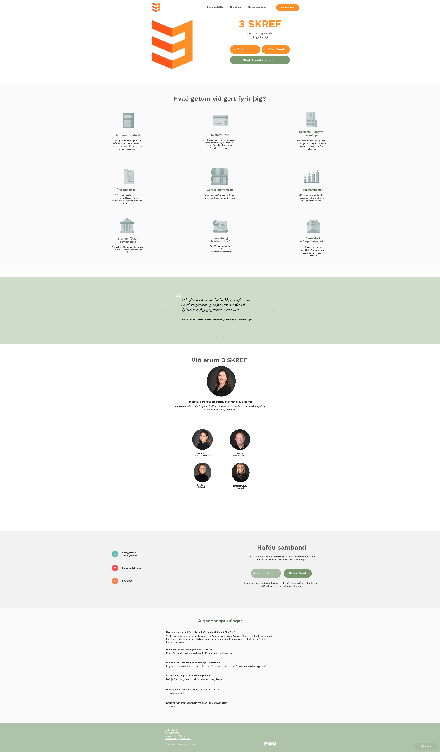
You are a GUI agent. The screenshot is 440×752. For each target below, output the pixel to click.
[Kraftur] (222, 337)
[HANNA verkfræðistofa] (219, 337)
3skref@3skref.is (131, 568)
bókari (240, 486)
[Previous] (166, 312)
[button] (287, 7)
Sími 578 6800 (185, 739)
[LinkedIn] (266, 744)
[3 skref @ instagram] (270, 744)
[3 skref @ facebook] (274, 744)
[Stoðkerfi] (216, 337)
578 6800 (127, 580)
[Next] (273, 312)
